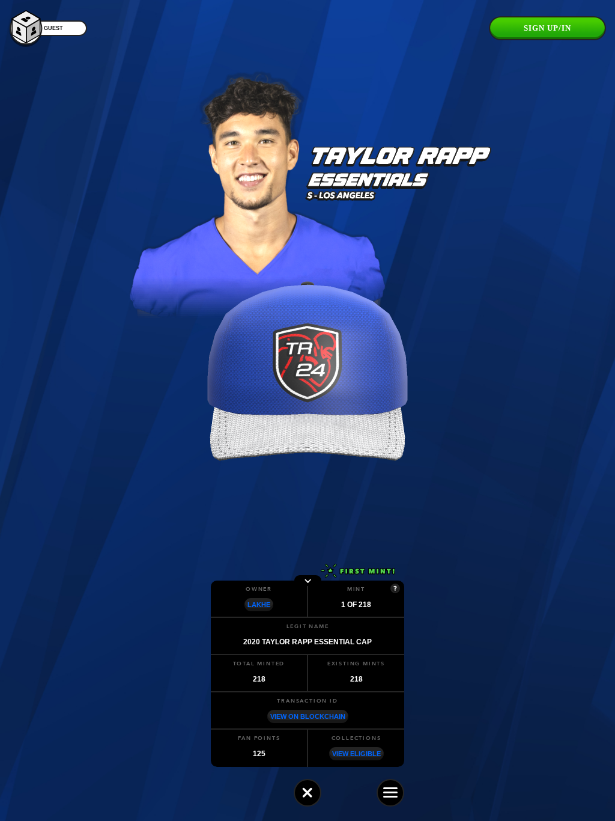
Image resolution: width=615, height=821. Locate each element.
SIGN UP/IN (547, 27)
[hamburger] (390, 792)
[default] (307, 792)
